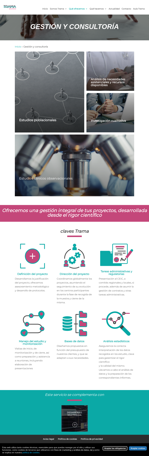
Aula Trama (139, 9)
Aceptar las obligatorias (115, 448)
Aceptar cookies (138, 448)
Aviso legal (48, 439)
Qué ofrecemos (77, 9)
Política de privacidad (92, 439)
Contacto (126, 9)
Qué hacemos (97, 9)
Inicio (45, 9)
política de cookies (30, 452)
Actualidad (114, 9)
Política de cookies (67, 439)
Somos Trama (57, 9)
